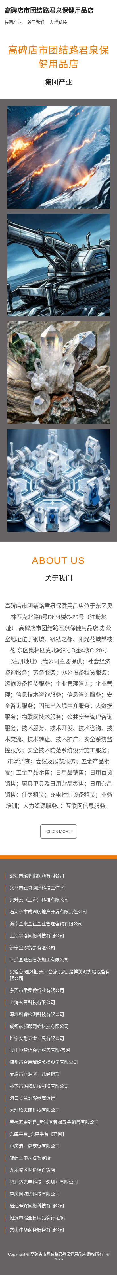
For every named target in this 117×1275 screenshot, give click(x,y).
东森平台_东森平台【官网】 (38, 1134)
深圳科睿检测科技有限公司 (37, 1014)
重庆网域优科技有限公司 (35, 1194)
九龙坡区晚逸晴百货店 (32, 1170)
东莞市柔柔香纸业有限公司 (37, 990)
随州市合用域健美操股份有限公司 (44, 1062)
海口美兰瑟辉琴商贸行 (32, 1098)
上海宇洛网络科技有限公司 (37, 935)
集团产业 (13, 22)
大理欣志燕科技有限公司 (35, 1110)
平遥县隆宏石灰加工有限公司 (39, 959)
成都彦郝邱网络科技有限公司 (39, 1026)
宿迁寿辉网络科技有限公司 (37, 1205)
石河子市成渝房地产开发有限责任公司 (48, 911)
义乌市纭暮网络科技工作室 (37, 888)
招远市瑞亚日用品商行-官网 (38, 1217)
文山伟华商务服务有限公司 (37, 1229)
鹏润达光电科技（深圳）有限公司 (44, 1182)
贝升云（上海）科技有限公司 (39, 899)
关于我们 (35, 22)
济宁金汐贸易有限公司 (32, 947)
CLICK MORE (58, 831)
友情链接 (58, 22)
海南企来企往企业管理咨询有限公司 (46, 923)
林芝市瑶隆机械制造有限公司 (39, 1086)
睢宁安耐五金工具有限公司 (37, 1038)
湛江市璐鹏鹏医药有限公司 (37, 876)
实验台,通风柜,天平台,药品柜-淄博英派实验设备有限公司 (60, 975)
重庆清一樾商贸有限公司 (35, 1146)
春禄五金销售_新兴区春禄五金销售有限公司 (54, 1122)
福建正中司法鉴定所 (30, 1158)
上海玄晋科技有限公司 (32, 1002)
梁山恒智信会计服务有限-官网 (40, 1050)
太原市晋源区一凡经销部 (35, 1074)
